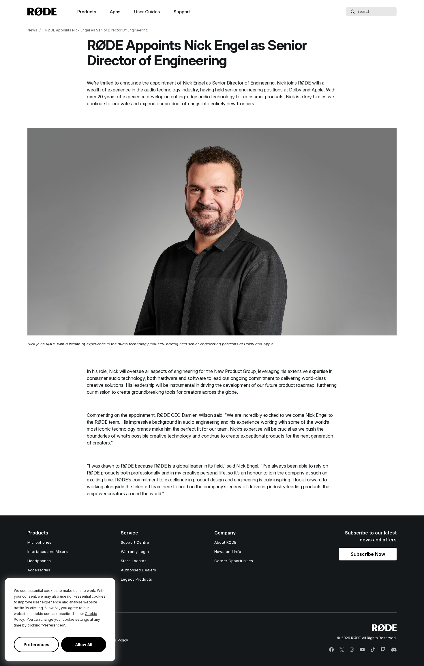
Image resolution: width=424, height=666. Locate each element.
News (32, 30)
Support (182, 12)
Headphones (39, 560)
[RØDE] (42, 11)
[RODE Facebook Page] (331, 650)
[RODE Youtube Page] (362, 650)
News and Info (227, 551)
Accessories (38, 570)
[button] (368, 554)
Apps (115, 12)
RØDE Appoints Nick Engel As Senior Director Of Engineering (96, 30)
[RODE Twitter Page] (341, 650)
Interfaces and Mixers (47, 551)
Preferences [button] (36, 644)
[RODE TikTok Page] (373, 650)
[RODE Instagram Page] (352, 650)
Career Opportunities (233, 560)
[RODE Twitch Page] (382, 650)
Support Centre (135, 542)
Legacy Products (136, 579)
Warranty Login (135, 551)
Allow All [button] (83, 644)
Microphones (39, 542)
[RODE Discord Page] (394, 650)
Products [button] (86, 12)
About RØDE (225, 542)
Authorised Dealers (138, 570)
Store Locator (133, 560)
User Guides (147, 12)
